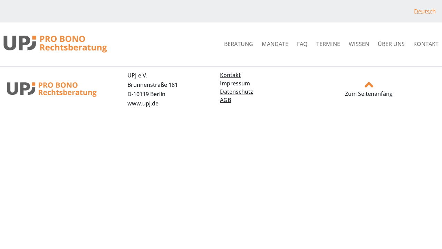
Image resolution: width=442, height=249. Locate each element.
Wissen (359, 44)
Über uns (391, 44)
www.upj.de (142, 103)
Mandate (275, 44)
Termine (328, 44)
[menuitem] (425, 11)
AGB (225, 100)
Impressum (235, 83)
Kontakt (426, 44)
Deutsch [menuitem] (425, 11)
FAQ (302, 44)
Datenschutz (236, 91)
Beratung (238, 44)
